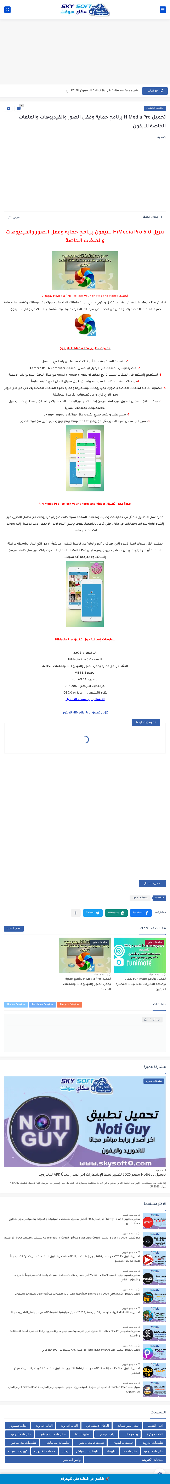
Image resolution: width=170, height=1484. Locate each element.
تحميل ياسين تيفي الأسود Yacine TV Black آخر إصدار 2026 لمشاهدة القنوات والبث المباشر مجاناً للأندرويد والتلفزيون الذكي (77, 1277)
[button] (141, 913)
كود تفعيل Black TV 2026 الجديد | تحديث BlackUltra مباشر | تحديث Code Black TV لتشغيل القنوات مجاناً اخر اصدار (72, 1238)
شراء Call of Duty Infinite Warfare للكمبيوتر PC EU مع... (101, 90)
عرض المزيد (14, 928)
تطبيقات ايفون (154, 108)
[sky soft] (85, 9)
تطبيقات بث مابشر (91, 1442)
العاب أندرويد (69, 1425)
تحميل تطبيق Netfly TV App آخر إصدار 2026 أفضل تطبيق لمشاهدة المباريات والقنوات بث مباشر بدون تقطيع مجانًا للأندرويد (74, 1221)
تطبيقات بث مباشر (23, 1442)
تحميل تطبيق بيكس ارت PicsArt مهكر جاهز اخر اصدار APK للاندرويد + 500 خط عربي (90, 1350)
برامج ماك (131, 1434)
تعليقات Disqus (16, 1004)
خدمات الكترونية (44, 1451)
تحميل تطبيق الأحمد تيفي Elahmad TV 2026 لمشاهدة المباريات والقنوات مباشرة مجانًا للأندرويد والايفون (77, 1294)
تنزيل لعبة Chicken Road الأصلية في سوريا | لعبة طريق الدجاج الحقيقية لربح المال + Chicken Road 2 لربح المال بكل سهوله (74, 1390)
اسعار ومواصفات (128, 1425)
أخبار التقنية (155, 1425)
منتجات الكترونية (152, 1459)
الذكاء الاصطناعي (97, 1425)
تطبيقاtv (111, 1451)
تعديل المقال (152, 883)
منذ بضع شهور (130, 1214)
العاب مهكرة (155, 1434)
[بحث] (7, 9)
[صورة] (154, 1221)
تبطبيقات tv (83, 1434)
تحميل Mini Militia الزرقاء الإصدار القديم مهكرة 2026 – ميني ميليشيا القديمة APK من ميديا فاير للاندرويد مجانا (75, 1312)
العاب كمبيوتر (18, 1425)
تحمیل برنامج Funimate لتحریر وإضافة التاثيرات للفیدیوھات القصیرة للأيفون (141, 985)
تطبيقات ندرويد (153, 1451)
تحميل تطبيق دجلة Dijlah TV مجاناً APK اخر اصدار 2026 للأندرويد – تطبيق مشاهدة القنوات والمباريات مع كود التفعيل (76, 1371)
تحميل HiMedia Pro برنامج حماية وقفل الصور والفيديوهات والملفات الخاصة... (87, 985)
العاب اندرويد (44, 1425)
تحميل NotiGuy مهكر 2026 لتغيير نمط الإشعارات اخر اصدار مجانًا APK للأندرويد (102, 1175)
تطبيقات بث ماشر (57, 1442)
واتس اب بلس (71, 1459)
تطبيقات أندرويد (21, 1434)
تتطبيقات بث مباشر (53, 1434)
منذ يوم (159, 1170)
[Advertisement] (85, 52)
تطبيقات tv (130, 1451)
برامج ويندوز (107, 1434)
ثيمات (65, 1451)
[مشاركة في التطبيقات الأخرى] (76, 913)
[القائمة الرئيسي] (163, 9)
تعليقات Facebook (42, 1004)
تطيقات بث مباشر (87, 1451)
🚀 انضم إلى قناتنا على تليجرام (85, 1479)
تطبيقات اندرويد (153, 1442)
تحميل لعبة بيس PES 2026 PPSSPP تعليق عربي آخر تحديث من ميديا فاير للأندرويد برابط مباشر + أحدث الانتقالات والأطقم (75, 1333)
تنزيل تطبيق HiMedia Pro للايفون (85, 713)
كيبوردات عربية (18, 1451)
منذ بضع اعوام (156, 974)
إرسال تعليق (152, 1019)
